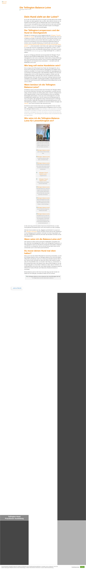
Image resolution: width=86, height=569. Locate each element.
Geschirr (26, 103)
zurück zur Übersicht (17, 288)
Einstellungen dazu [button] (75, 567)
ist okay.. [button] (82, 566)
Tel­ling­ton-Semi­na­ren (31, 231)
